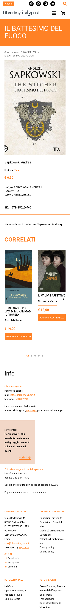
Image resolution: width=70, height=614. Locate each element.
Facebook (13, 558)
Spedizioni (45, 534)
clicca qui (31, 410)
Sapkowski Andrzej (18, 162)
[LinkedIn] (45, 3)
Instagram (13, 562)
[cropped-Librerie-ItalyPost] (21, 13)
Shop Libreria (11, 51)
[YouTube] (52, 3)
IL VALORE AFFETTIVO (51, 295)
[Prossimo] (63, 298)
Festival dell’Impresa (51, 590)
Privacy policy (47, 547)
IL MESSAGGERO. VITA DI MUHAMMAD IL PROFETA (18, 311)
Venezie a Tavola (13, 594)
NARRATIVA (30, 51)
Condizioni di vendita (51, 518)
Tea (16, 170)
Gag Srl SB (24, 547)
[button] (65, 4)
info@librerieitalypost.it (22, 395)
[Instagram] (38, 3)
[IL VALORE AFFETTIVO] (52, 271)
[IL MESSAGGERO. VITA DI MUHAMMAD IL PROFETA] (18, 277)
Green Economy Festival (52, 586)
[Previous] (6, 298)
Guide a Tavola (12, 598)
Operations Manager (15, 590)
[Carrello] (63, 13)
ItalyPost (9, 586)
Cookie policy (47, 551)
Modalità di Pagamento (52, 530)
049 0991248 (21, 399)
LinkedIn (12, 566)
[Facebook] (31, 3)
